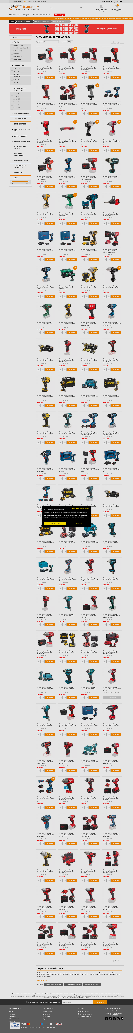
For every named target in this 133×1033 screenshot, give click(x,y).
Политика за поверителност (80, 508)
